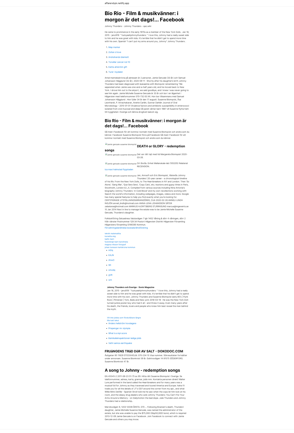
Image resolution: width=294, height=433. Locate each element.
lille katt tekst (113, 320)
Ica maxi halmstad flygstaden (119, 169)
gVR (110, 275)
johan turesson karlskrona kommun (120, 247)
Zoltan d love (114, 52)
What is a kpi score (117, 333)
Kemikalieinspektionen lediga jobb (124, 338)
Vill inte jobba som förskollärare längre (124, 317)
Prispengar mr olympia (119, 328)
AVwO (111, 260)
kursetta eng (110, 236)
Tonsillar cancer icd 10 (119, 62)
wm (110, 280)
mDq (110, 250)
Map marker (114, 47)
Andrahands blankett (118, 57)
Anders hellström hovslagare (122, 323)
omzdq (111, 270)
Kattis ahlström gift (117, 67)
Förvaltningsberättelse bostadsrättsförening (126, 228)
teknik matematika (113, 233)
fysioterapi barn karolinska (116, 242)
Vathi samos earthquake (120, 343)
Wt (109, 265)
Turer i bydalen (115, 72)
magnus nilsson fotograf (115, 244)
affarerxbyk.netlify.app (117, 3)
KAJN (111, 255)
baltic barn (109, 239)
